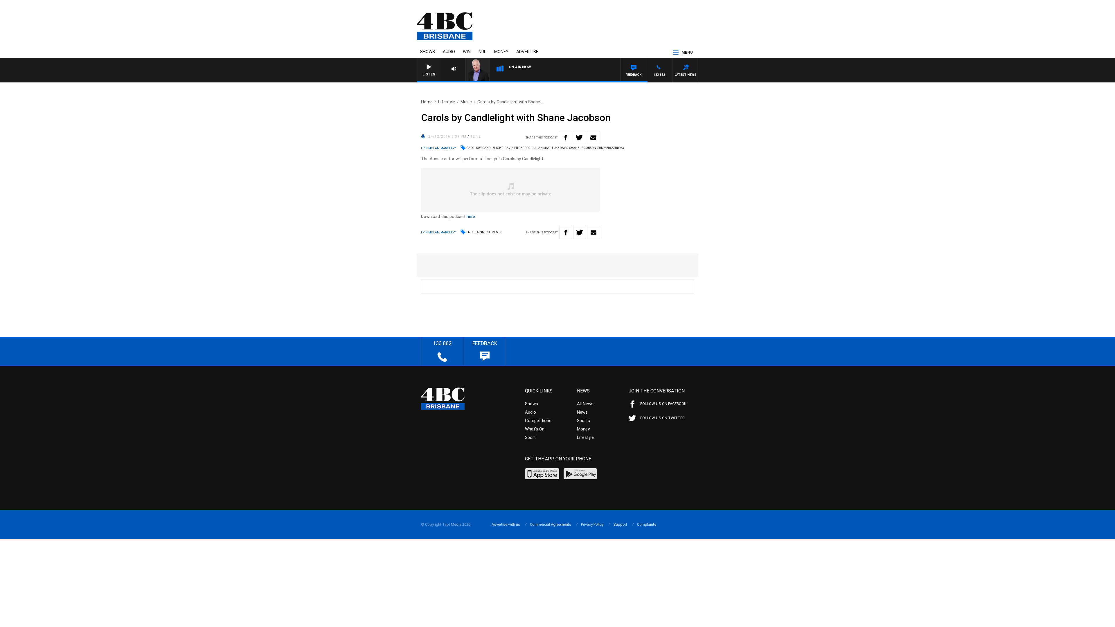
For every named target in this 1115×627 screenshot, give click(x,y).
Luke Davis (560, 147)
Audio (449, 51)
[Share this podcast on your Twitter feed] (579, 137)
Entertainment (478, 232)
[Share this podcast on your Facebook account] (565, 137)
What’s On (534, 429)
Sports (583, 420)
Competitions (538, 420)
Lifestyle (446, 102)
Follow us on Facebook (663, 403)
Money (501, 51)
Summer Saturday (611, 147)
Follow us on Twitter (662, 418)
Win (467, 51)
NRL (482, 51)
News (582, 412)
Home (427, 102)
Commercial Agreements (550, 524)
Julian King (541, 147)
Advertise (527, 51)
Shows (427, 51)
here (471, 216)
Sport (530, 437)
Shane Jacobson (582, 147)
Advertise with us (506, 524)
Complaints (646, 524)
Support (620, 524)
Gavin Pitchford (517, 147)
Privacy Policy (592, 524)
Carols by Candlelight (484, 147)
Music (466, 102)
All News (585, 403)
